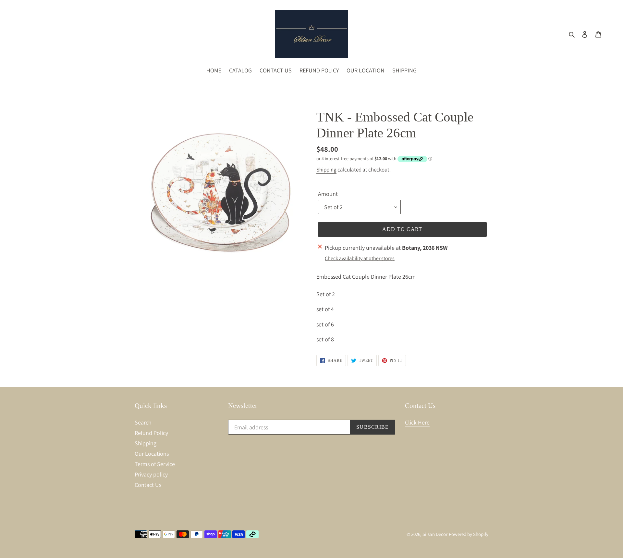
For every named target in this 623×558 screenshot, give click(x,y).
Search (143, 422)
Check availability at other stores (360, 258)
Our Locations (152, 453)
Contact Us (148, 484)
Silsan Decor (434, 534)
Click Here (417, 422)
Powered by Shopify (468, 534)
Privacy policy (151, 474)
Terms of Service (155, 464)
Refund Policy (151, 433)
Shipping (326, 169)
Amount (328, 193)
